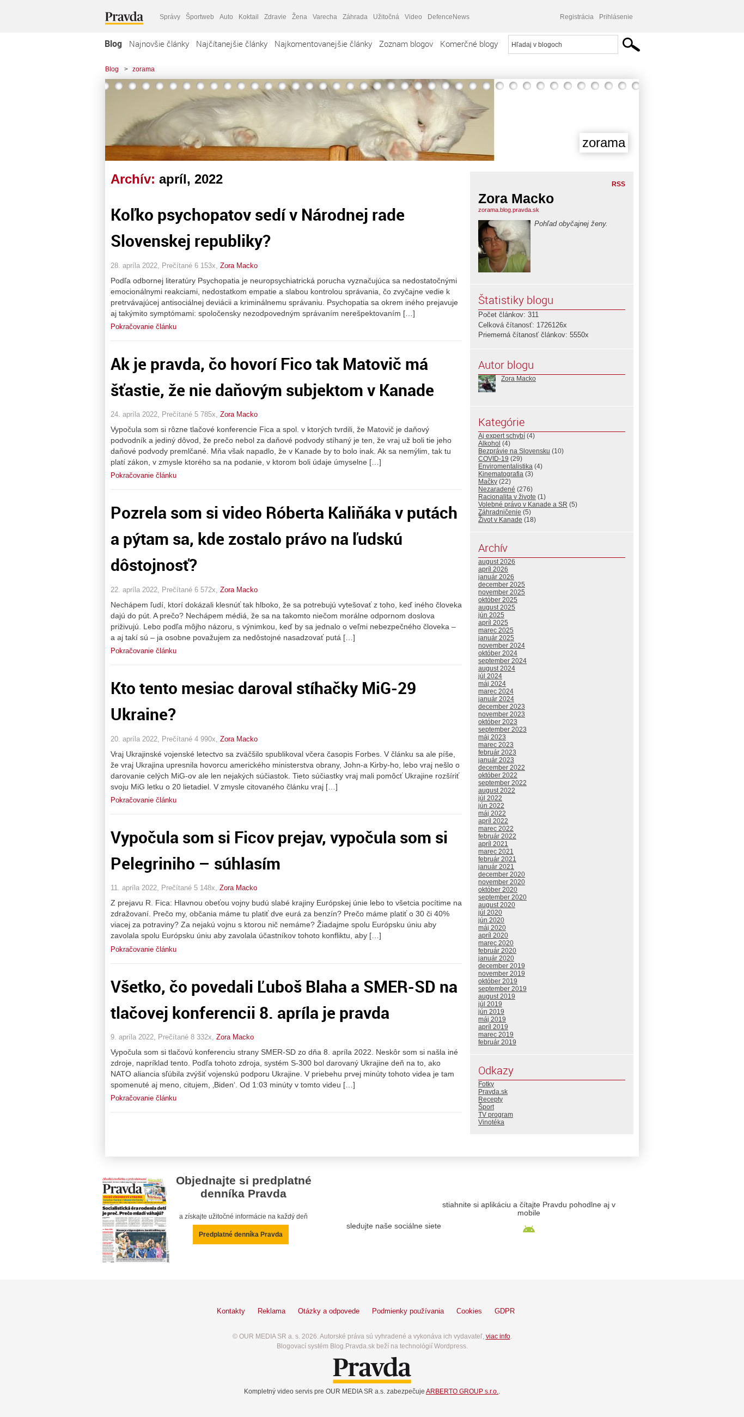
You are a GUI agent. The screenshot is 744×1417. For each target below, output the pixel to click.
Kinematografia (500, 474)
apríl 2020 (493, 935)
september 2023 (502, 729)
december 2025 (501, 584)
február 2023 (497, 752)
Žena (299, 17)
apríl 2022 (493, 821)
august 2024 (496, 668)
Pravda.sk (493, 1092)
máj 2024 (492, 684)
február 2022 (497, 836)
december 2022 (501, 767)
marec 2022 (496, 828)
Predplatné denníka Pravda (241, 1234)
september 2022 (502, 783)
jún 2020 (491, 920)
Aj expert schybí (501, 436)
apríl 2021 (493, 844)
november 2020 (501, 882)
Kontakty (231, 1311)
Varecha (325, 17)
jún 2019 (491, 1011)
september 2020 (502, 897)
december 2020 (501, 874)
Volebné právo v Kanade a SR (523, 504)
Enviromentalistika (505, 466)
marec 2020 (496, 943)
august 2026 (496, 561)
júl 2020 (490, 912)
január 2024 (496, 699)
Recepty (490, 1099)
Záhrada (355, 17)
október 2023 (497, 722)
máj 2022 (492, 813)
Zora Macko (239, 265)
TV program (495, 1114)
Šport (486, 1107)
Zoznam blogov (406, 43)
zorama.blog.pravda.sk (508, 209)
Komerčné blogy (469, 43)
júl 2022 (490, 798)
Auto (226, 17)
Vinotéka (491, 1122)
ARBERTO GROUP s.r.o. (462, 1391)
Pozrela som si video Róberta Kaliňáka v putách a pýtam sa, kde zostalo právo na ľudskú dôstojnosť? (284, 538)
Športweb (200, 17)
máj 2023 (492, 737)
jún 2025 (491, 615)
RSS (618, 184)
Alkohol (489, 443)
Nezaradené (496, 489)
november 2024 (501, 645)
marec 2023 (496, 745)
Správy (170, 17)
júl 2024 (490, 676)
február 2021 (497, 859)
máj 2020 (492, 928)
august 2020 (496, 905)
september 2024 (502, 661)
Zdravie (275, 17)
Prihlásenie (616, 17)
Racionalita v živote (507, 497)
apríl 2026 (493, 569)
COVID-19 (493, 459)
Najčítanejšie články (231, 43)
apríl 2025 (493, 623)
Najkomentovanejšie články (323, 43)
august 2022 (496, 790)
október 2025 (497, 600)
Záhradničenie (499, 512)
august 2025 (496, 607)
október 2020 (497, 889)
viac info (498, 1336)
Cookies (469, 1311)
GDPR (505, 1311)
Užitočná (386, 17)
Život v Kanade (500, 520)
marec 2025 (496, 630)
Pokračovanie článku (143, 327)
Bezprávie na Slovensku (514, 451)
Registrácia (577, 17)
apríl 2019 (493, 1027)
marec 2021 (496, 851)
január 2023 (496, 760)
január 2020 (496, 958)
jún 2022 (491, 806)
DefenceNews (448, 17)
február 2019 (497, 1042)
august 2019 (496, 996)
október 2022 (497, 775)
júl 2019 (490, 1004)
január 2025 (496, 638)
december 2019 (501, 966)
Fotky (486, 1084)
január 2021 (496, 867)
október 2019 (497, 981)
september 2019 (502, 989)
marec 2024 (496, 691)
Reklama (271, 1311)
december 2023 (501, 706)
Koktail (249, 17)
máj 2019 (492, 1019)
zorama (143, 69)
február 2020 (497, 950)
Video (413, 17)
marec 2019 (496, 1034)
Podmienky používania (408, 1311)
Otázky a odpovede (328, 1311)
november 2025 (501, 592)
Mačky (487, 481)
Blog (113, 44)
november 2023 (501, 714)
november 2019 (501, 973)
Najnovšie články (159, 43)
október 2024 (497, 653)
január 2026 (496, 577)
